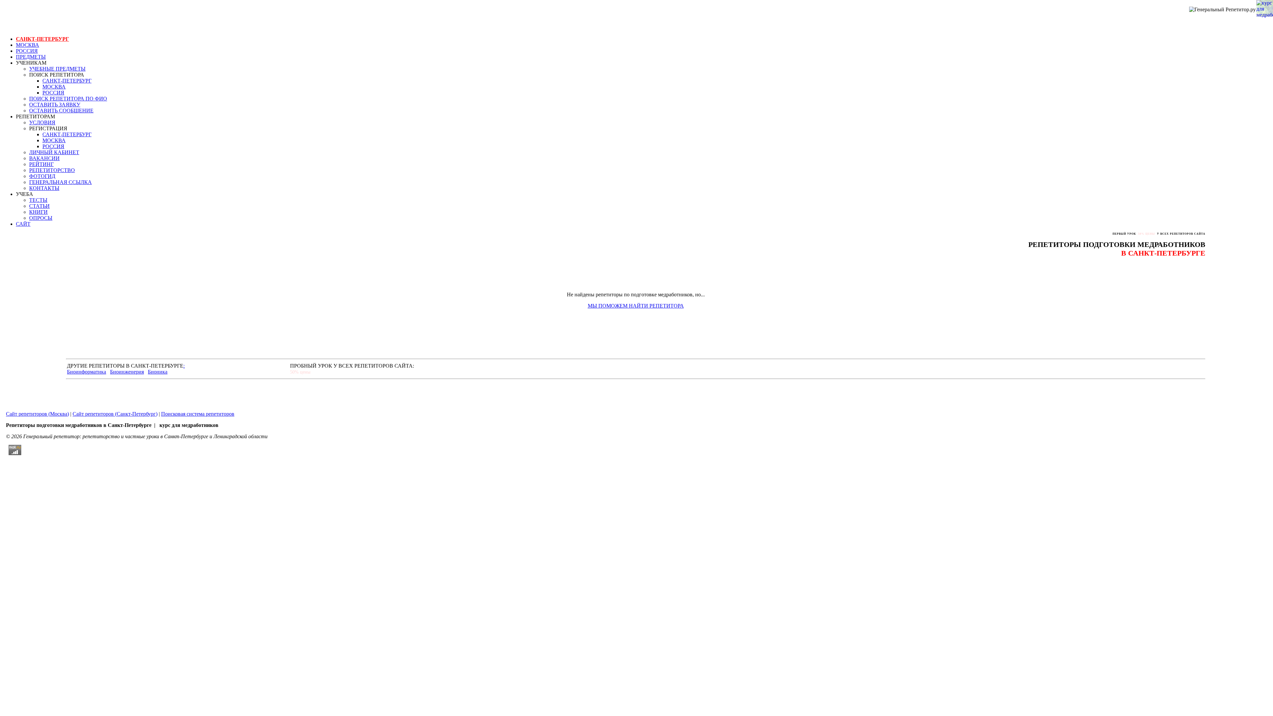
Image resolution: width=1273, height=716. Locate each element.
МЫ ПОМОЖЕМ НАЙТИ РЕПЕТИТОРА (636, 306)
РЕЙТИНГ (41, 164)
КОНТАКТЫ (44, 188)
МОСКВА (27, 45)
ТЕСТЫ (38, 200)
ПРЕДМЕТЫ (31, 57)
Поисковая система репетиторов (197, 414)
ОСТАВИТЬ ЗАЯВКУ (54, 104)
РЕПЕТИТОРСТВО (52, 170)
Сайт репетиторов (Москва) (37, 414)
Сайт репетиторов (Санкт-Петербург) (115, 414)
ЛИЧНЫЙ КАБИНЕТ (54, 152)
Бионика (157, 372)
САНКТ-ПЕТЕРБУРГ (42, 39)
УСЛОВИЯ (42, 122)
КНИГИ (38, 212)
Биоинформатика (86, 372)
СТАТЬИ (39, 206)
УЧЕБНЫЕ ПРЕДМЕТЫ (57, 69)
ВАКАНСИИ (44, 158)
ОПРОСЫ (40, 218)
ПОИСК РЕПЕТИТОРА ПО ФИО (68, 98)
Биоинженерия (127, 372)
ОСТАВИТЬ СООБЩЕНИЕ (61, 110)
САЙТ (23, 224)
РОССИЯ (27, 51)
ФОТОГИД (42, 176)
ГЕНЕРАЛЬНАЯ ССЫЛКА (60, 182)
